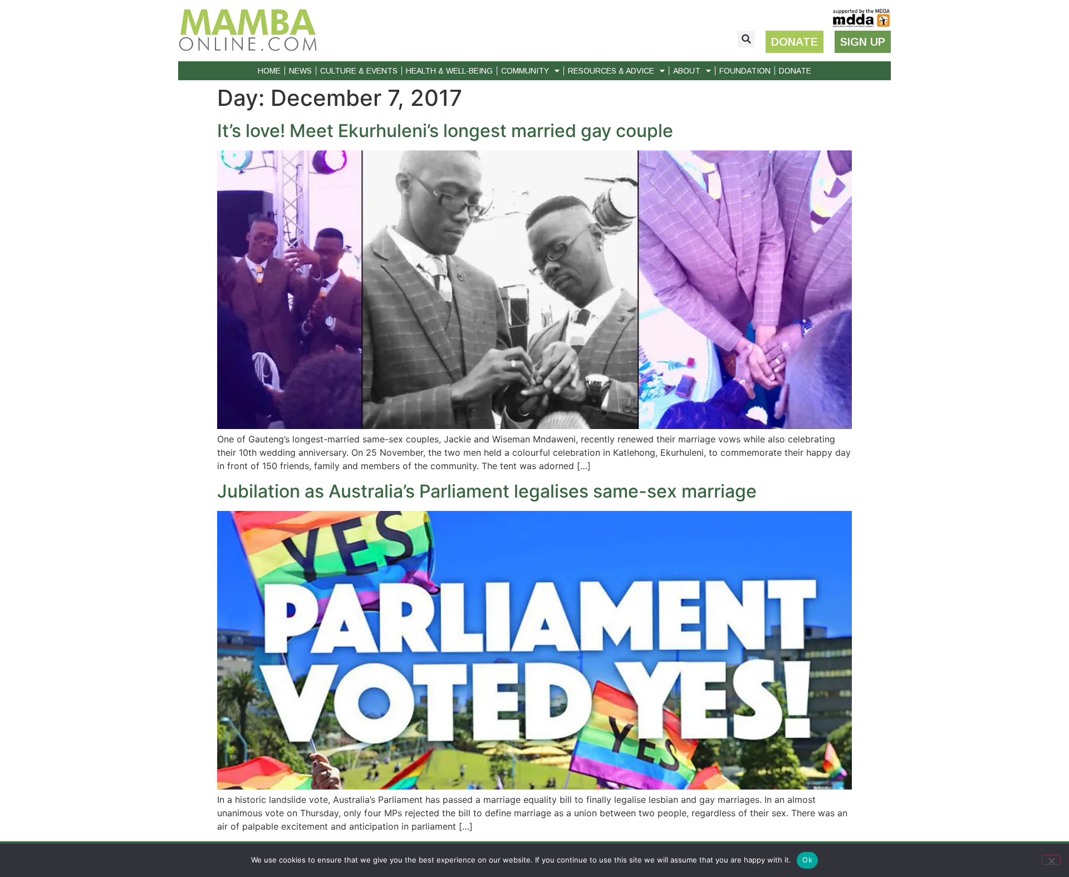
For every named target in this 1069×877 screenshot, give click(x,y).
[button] (746, 39)
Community (525, 70)
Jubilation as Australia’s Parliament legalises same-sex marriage (487, 491)
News (300, 70)
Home (269, 70)
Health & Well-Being (449, 70)
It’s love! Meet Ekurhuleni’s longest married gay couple (445, 131)
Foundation (745, 70)
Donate (795, 70)
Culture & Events (359, 70)
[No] (1051, 860)
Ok (807, 859)
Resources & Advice (611, 70)
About (686, 70)
